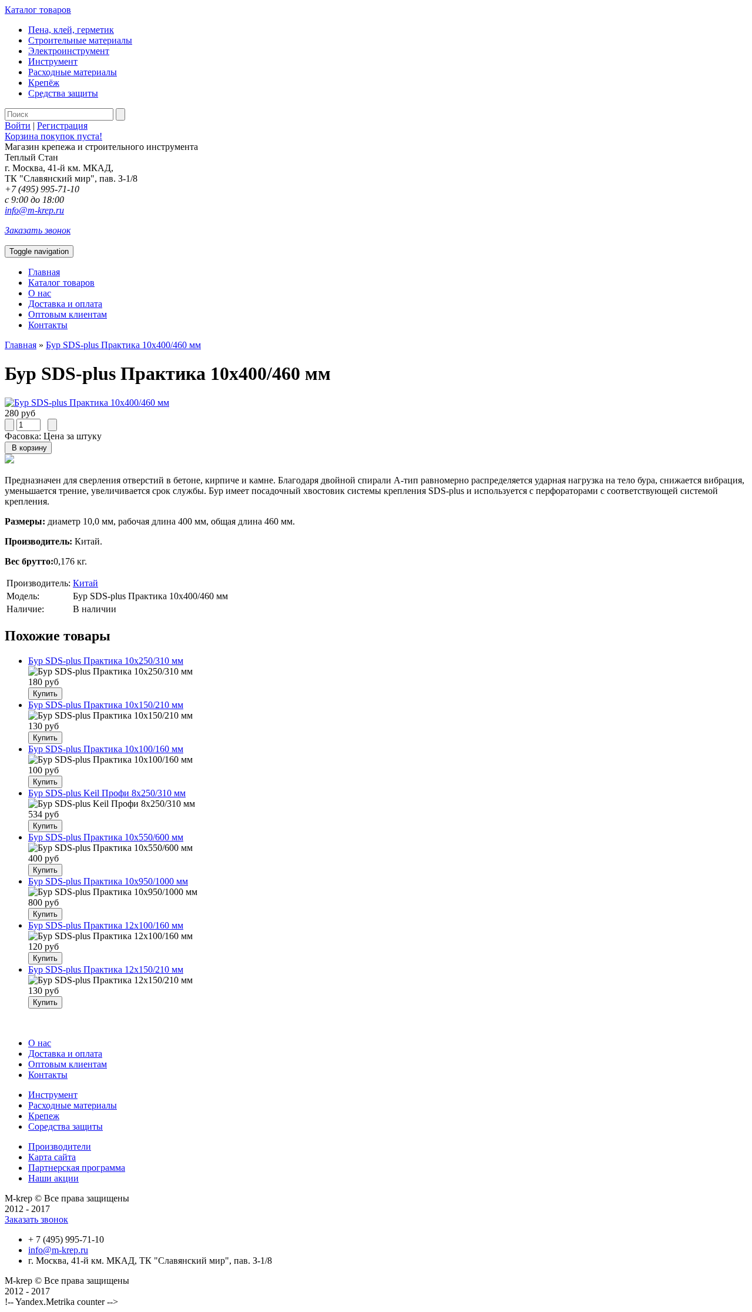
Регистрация (62, 126)
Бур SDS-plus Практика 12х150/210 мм (105, 969)
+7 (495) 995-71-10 (42, 189)
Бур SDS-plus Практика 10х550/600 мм (105, 837)
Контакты (48, 325)
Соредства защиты (65, 1126)
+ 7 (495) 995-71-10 (66, 1239)
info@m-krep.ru (34, 210)
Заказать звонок (37, 230)
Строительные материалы (80, 40)
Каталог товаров (38, 10)
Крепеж (43, 1116)
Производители (59, 1146)
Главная (44, 272)
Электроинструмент (68, 51)
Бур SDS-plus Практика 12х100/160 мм (105, 925)
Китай (85, 583)
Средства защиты (63, 93)
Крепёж (43, 83)
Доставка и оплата (65, 304)
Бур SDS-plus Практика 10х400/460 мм (123, 345)
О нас (39, 293)
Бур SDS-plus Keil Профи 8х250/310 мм (107, 793)
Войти (18, 126)
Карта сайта (52, 1157)
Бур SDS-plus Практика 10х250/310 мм (105, 661)
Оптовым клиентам (67, 314)
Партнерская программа (76, 1168)
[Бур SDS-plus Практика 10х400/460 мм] (87, 403)
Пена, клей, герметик (71, 30)
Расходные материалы (72, 72)
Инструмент (53, 61)
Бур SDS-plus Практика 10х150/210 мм (105, 705)
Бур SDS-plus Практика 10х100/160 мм (105, 749)
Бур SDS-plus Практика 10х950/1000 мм (108, 881)
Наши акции (53, 1178)
